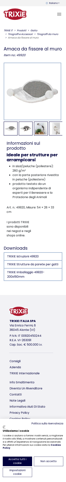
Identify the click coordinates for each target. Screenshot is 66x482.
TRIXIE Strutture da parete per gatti (32, 264)
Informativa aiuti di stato (27, 406)
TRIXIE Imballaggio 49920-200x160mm (26, 274)
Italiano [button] (53, 3)
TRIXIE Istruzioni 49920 (23, 256)
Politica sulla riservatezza (47, 423)
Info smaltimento (22, 382)
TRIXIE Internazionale (25, 373)
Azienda (15, 367)
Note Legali (17, 400)
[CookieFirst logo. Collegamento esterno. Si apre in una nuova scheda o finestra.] (4, 427)
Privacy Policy (19, 413)
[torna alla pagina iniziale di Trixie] (15, 14)
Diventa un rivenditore (26, 388)
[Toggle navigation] (59, 14)
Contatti (16, 394)
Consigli (15, 361)
